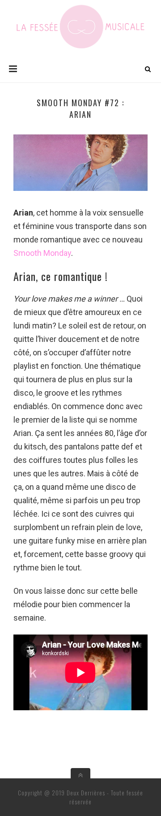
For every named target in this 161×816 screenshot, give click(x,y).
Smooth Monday (42, 253)
